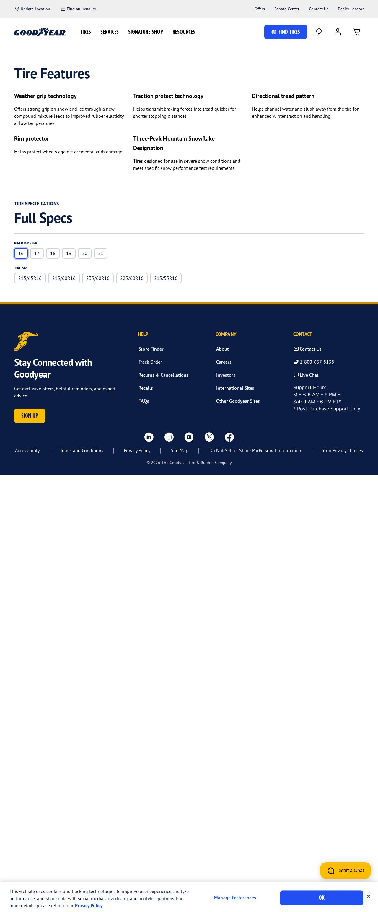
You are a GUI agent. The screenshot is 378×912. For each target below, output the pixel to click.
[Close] (368, 896)
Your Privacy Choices (342, 450)
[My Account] (338, 32)
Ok (322, 897)
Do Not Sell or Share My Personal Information (255, 450)
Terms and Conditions (81, 450)
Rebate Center (286, 9)
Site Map (179, 450)
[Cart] (357, 32)
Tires (85, 31)
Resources (183, 31)
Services (109, 31)
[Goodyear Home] (40, 32)
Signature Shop (145, 31)
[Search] (319, 32)
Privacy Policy (137, 450)
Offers (260, 9)
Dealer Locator (351, 9)
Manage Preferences (235, 898)
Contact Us (318, 9)
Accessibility (27, 450)
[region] (189, 897)
